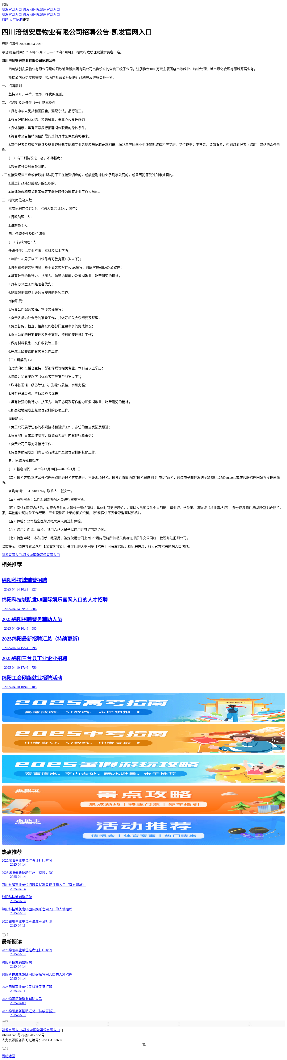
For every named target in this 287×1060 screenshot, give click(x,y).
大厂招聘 (16, 19)
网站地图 (8, 1056)
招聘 (5, 19)
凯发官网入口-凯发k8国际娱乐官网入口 (31, 9)
